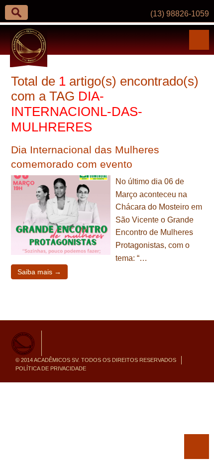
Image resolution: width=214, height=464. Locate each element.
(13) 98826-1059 (179, 13)
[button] (16, 12)
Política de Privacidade (50, 368)
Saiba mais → (39, 272)
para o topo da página (196, 446)
